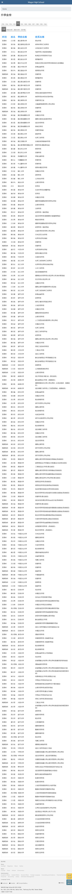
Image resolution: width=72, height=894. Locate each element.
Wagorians (10, 866)
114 (7, 24)
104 (45, 24)
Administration (4, 873)
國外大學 (17, 30)
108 (29, 24)
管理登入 (62, 883)
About (2, 868)
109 (25, 24)
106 (37, 24)
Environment (21, 870)
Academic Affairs (5, 875)
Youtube (13, 883)
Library (17, 876)
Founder (3, 870)
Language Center (5, 879)
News (2, 864)
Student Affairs (15, 875)
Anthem (14, 870)
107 (33, 24)
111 (18, 24)
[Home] (36, 2)
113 (10, 24)
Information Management (27, 876)
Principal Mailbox (22, 883)
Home (4, 9)
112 (14, 24)
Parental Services (61, 875)
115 (3, 24)
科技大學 (9, 30)
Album (16, 866)
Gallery (21, 866)
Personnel (3, 876)
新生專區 (3, 861)
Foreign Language (35, 875)
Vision (8, 870)
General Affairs (25, 875)
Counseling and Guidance (48, 875)
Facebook (4, 883)
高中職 (23, 30)
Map (40, 889)
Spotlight (3, 866)
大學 (3, 29)
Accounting (11, 876)
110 (22, 24)
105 (41, 24)
